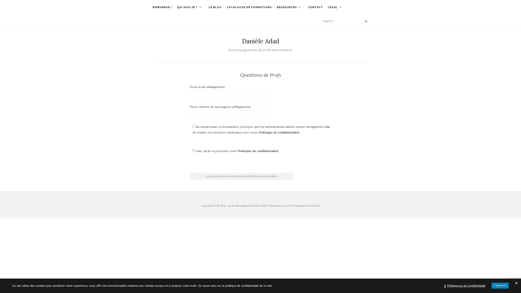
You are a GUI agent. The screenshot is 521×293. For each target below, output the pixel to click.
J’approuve (500, 285)
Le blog (215, 7)
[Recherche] (366, 21)
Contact (315, 7)
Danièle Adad (260, 41)
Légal (333, 7)
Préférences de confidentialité (466, 285)
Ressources (287, 7)
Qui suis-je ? (187, 7)
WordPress (314, 205)
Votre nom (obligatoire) (207, 87)
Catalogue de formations (249, 7)
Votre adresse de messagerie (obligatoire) (220, 107)
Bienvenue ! (162, 7)
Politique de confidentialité (279, 132)
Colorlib (286, 205)
